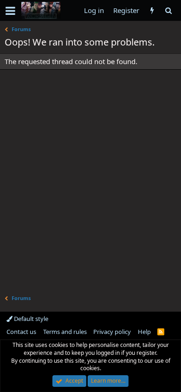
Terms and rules (65, 331)
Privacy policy (112, 331)
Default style (30, 318)
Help (144, 331)
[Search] (168, 10)
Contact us (21, 331)
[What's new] (152, 10)
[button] (10, 10)
